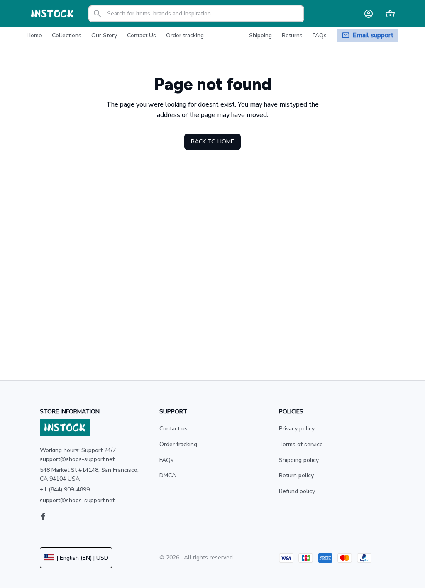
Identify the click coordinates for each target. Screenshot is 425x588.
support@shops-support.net (77, 500)
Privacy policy (297, 428)
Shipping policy (299, 460)
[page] (372, 35)
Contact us (173, 428)
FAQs (166, 460)
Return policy (296, 475)
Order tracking (178, 444)
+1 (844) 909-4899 (65, 489)
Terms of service (301, 444)
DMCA (167, 475)
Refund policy (297, 491)
